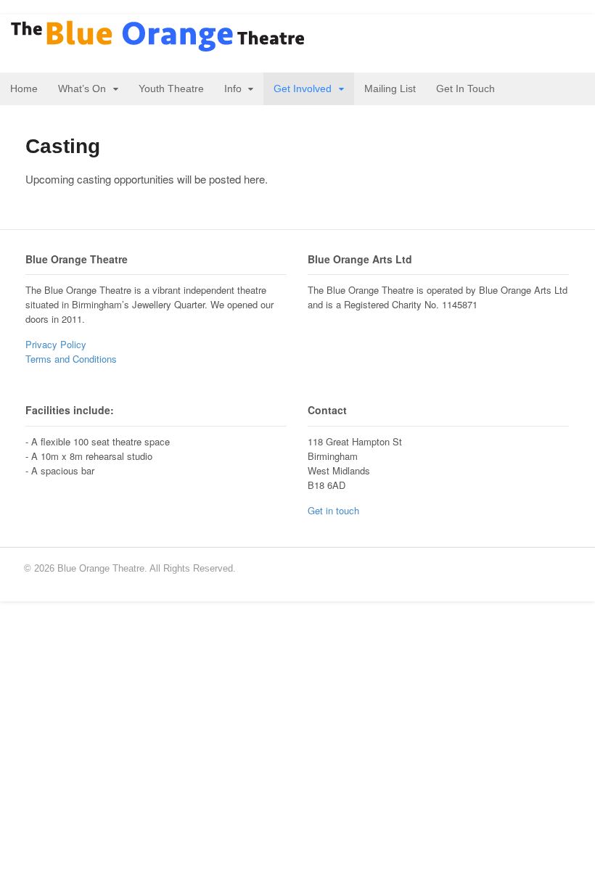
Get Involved (303, 88)
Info (233, 88)
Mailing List (390, 88)
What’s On (82, 88)
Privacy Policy (55, 344)
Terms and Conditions (71, 359)
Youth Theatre (171, 88)
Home (24, 88)
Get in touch (333, 510)
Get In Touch (465, 88)
